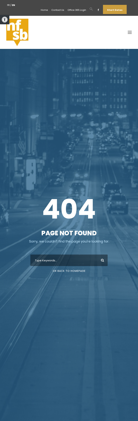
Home (44, 10)
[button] (4, 19)
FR (8, 5)
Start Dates (115, 10)
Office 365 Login (77, 10)
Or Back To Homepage (69, 271)
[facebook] (98, 10)
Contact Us (57, 10)
